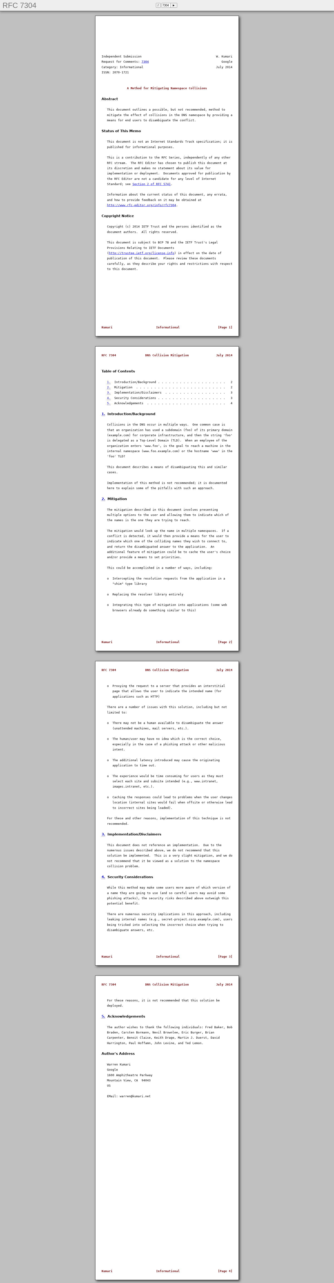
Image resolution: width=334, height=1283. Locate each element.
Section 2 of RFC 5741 (151, 184)
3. (109, 392)
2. (109, 387)
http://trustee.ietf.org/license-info (141, 253)
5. (109, 403)
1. (109, 382)
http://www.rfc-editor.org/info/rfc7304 (141, 205)
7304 (145, 61)
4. (109, 398)
